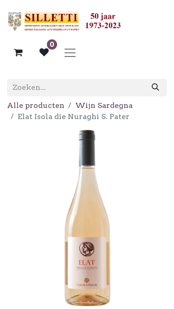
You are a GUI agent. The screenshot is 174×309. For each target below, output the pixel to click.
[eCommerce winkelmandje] (18, 52)
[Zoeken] (155, 87)
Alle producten (35, 105)
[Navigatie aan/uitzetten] (70, 52)
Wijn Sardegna (104, 105)
